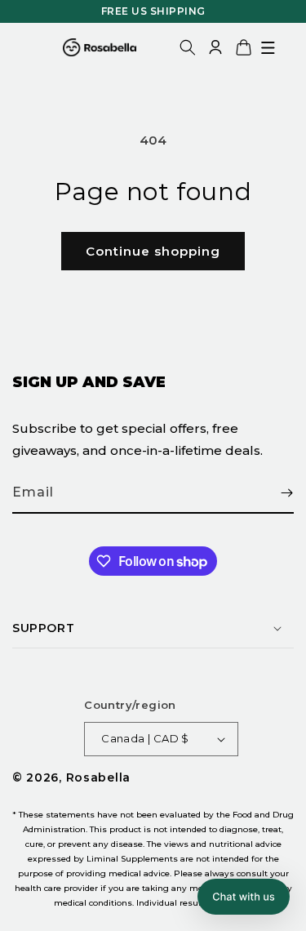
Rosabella (98, 777)
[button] (268, 47)
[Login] (215, 47)
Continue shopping (153, 251)
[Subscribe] (275, 493)
